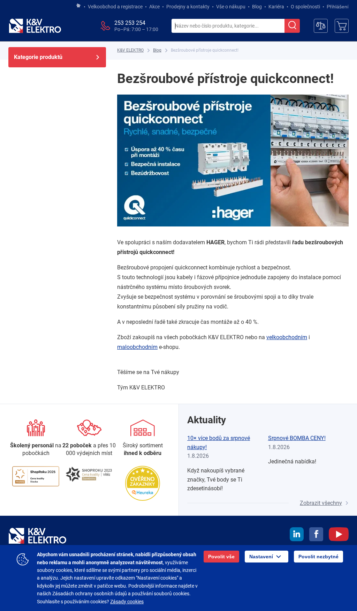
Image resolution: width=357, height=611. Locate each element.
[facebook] (316, 535)
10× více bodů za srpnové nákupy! (218, 442)
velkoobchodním (286, 337)
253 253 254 (129, 23)
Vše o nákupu (230, 6)
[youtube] (339, 535)
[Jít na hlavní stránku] (78, 6)
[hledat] (292, 26)
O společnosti (305, 6)
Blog (257, 6)
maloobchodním (137, 347)
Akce (154, 6)
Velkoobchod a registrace (115, 6)
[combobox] (228, 26)
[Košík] (342, 26)
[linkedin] (297, 535)
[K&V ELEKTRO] (35, 26)
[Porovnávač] (321, 26)
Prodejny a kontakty (188, 6)
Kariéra (276, 6)
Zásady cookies (127, 601)
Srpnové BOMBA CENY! (297, 438)
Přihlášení (338, 6)
